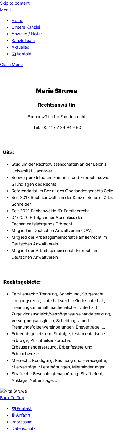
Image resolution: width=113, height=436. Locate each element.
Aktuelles (20, 47)
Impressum (22, 421)
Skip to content (15, 3)
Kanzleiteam (23, 40)
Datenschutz (24, 428)
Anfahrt (22, 415)
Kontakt (24, 53)
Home (17, 20)
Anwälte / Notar (27, 33)
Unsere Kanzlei (26, 27)
